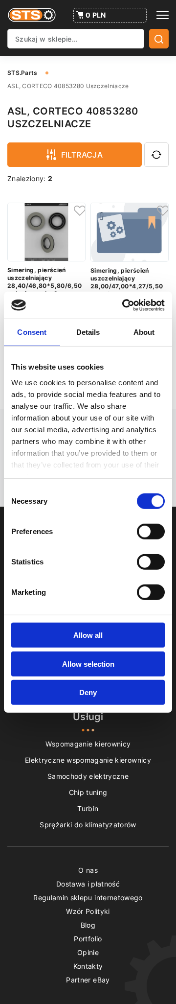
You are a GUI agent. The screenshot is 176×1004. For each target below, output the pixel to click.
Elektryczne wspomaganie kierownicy (88, 760)
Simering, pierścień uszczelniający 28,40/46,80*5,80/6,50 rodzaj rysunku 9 (44, 281)
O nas (88, 870)
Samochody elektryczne (88, 776)
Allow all (88, 635)
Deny (88, 692)
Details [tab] (88, 332)
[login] (78, 210)
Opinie (88, 952)
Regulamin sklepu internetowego (88, 897)
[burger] (162, 15)
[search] (159, 38)
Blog (88, 925)
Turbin (87, 808)
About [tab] (144, 332)
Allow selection (88, 663)
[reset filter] (156, 154)
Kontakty (88, 966)
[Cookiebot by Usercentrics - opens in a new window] (124, 305)
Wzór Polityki (88, 911)
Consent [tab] (31, 332)
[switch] (151, 531)
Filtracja (82, 155)
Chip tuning (88, 792)
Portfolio (88, 938)
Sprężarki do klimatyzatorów (88, 824)
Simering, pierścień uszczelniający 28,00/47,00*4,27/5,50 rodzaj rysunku (126, 282)
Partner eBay (88, 980)
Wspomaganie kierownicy (88, 744)
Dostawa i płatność (88, 884)
